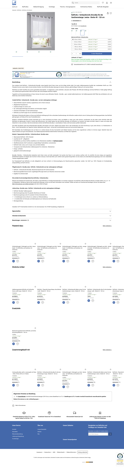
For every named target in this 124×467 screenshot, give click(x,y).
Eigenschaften (16, 211)
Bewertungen (20, 220)
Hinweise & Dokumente (19, 215)
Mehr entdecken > (107, 225)
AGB (54, 452)
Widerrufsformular (71, 452)
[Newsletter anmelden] (110, 434)
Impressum (39, 452)
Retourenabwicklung (17, 434)
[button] (108, 13)
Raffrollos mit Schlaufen (27, 10)
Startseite (14, 10)
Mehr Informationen (20, 405)
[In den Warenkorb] (13, 261)
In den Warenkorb (96, 53)
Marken (39, 431)
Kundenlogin (15, 438)
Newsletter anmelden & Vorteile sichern (98, 431)
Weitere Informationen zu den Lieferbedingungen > (26, 399)
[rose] (78, 32)
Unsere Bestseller (42, 429)
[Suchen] (73, 2)
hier (89, 457)
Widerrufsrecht (60, 452)
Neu (39, 434)
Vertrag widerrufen (82, 452)
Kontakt (14, 429)
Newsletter (15, 431)
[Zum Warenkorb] (111, 3)
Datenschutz (47, 452)
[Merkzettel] (103, 3)
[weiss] (82, 32)
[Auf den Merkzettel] (111, 13)
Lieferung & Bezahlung (18, 436)
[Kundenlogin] (107, 3)
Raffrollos (19, 10)
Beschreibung (16, 82)
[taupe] (73, 32)
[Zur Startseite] (14, 3)
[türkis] (87, 32)
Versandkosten (83, 25)
